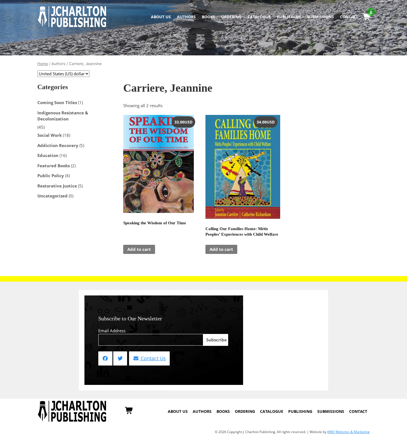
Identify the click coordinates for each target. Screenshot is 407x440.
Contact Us (152, 358)
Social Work (49, 135)
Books (208, 16)
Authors (186, 16)
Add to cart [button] (139, 249)
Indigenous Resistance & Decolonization (62, 116)
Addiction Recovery (57, 145)
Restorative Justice (57, 186)
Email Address (111, 330)
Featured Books (53, 165)
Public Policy (50, 175)
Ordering (231, 16)
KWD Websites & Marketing (348, 431)
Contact (349, 16)
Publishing (289, 16)
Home (42, 63)
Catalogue (259, 16)
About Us (161, 16)
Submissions (320, 16)
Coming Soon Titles (57, 102)
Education (47, 155)
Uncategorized (52, 196)
